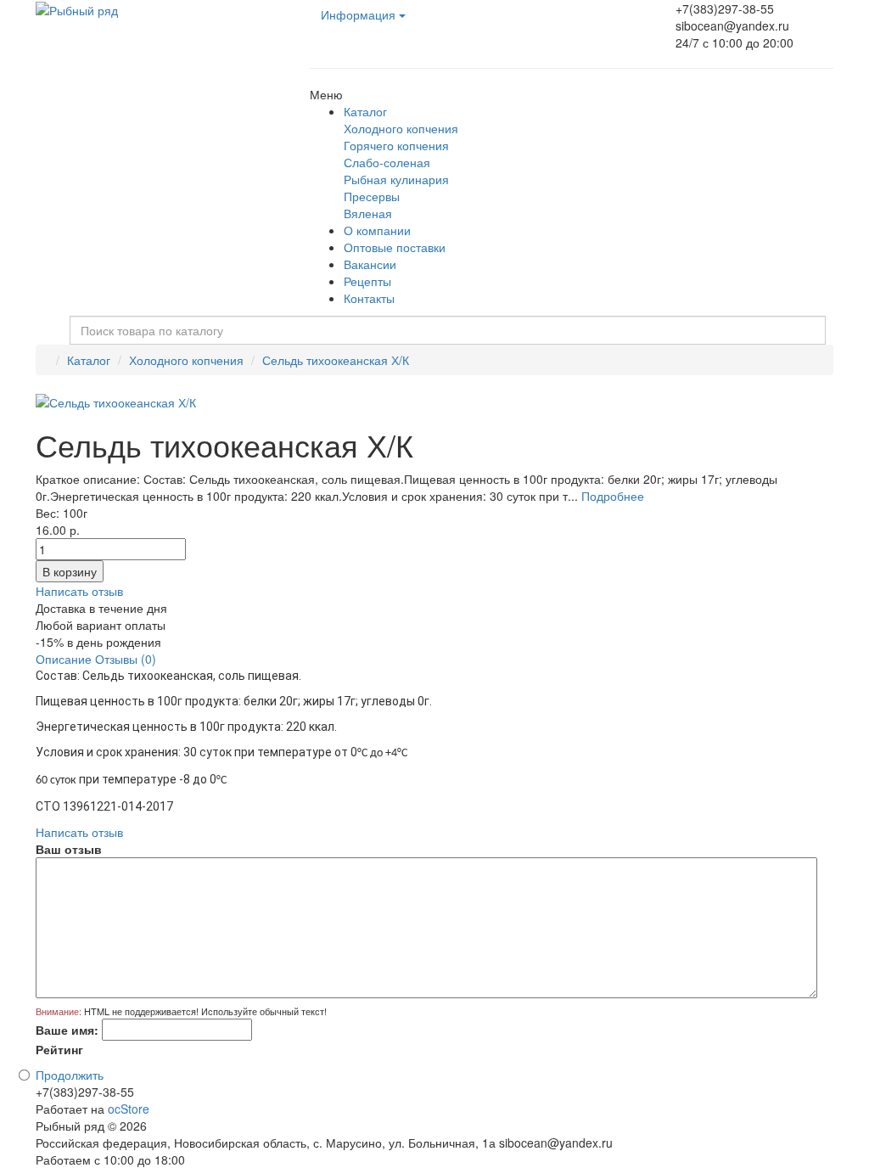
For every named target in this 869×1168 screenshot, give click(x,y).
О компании (377, 230)
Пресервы (372, 196)
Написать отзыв (79, 590)
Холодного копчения (401, 128)
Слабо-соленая (387, 162)
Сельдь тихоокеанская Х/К (335, 359)
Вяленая (368, 213)
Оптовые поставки (395, 247)
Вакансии (370, 264)
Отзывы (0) (125, 658)
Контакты (369, 297)
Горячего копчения (396, 145)
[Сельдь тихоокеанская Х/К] (116, 400)
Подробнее (612, 495)
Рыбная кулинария (396, 179)
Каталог (365, 111)
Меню (326, 94)
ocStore (128, 1108)
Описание (64, 658)
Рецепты (367, 280)
